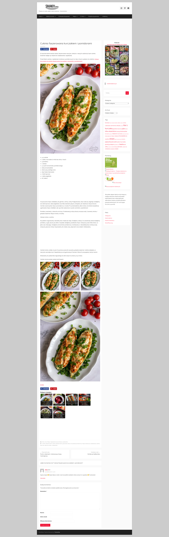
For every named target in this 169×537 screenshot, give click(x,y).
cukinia (43, 443)
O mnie (82, 16)
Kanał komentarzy (109, 220)
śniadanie (112, 148)
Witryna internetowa (46, 521)
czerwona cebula (115, 125)
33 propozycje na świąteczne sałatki (117, 44)
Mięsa (74, 16)
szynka (112, 146)
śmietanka (107, 149)
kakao (126, 128)
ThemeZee (57, 532)
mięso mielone (114, 136)
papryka (108, 142)
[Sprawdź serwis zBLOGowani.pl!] (116, 182)
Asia (46, 469)
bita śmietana (112, 122)
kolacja (118, 131)
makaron (114, 133)
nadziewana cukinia (95, 443)
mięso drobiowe (86, 443)
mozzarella (122, 136)
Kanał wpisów (108, 218)
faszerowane (59, 443)
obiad (111, 139)
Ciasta (40, 16)
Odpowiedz (42, 478)
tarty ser (42, 445)
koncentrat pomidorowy (76, 443)
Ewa (44, 46)
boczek (116, 122)
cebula (119, 122)
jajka (123, 128)
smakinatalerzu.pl (112, 83)
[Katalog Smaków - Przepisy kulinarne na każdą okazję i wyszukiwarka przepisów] (117, 173)
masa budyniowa (125, 133)
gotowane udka (66, 443)
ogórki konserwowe (117, 139)
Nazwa (42, 512)
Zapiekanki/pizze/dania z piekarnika (59, 442)
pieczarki (114, 142)
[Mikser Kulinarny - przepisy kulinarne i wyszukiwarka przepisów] (111, 167)
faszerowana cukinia (50, 443)
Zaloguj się (108, 215)
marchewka (119, 133)
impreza (120, 128)
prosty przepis (109, 144)
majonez (110, 133)
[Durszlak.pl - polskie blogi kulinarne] (109, 169)
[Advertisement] (76, 29)
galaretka (115, 128)
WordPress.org (109, 223)
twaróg (115, 146)
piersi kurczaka (121, 142)
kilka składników (110, 131)
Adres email (43, 516)
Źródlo (42, 385)
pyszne (115, 144)
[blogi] (107, 175)
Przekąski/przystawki (64, 16)
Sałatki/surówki (50, 16)
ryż (118, 144)
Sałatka (121, 144)
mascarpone (108, 136)
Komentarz (43, 491)
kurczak (107, 133)
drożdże (121, 125)
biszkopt (107, 122)
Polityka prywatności (93, 16)
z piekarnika (54, 445)
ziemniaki (119, 146)
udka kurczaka (47, 445)
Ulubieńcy (104, 16)
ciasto (121, 122)
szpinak (109, 146)
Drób (43, 442)
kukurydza (123, 131)
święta (116, 149)
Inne (46, 442)
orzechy (123, 139)
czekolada (107, 125)
